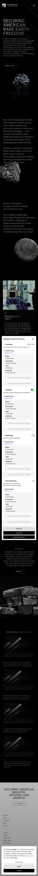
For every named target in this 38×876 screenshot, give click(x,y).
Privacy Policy (8, 352)
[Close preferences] (33, 338)
